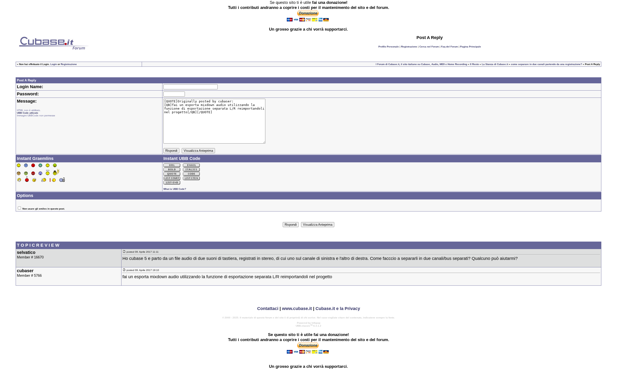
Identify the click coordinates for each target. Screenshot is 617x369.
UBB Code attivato (27, 113)
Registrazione (409, 46)
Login (53, 64)
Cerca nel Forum (429, 46)
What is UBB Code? (174, 189)
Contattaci (267, 308)
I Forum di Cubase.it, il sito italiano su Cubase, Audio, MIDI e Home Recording (421, 64)
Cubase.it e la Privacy (337, 308)
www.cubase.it (297, 308)
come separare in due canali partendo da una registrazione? (546, 64)
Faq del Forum (449, 46)
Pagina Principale (470, 46)
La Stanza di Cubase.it (495, 64)
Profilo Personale (388, 46)
